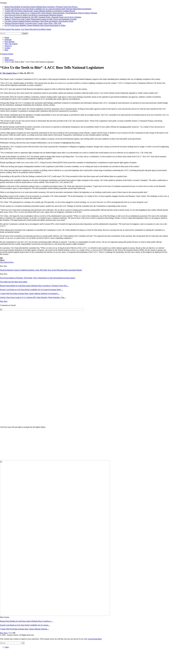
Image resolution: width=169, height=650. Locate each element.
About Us (8, 46)
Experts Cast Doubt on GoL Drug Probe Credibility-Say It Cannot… (25, 625)
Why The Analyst (11, 44)
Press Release (9, 42)
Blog (6, 50)
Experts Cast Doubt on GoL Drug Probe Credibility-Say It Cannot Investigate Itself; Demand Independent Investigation (48, 9)
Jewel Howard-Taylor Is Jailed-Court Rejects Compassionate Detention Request (34, 15)
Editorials (8, 40)
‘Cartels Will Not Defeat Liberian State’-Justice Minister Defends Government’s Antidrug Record (40, 11)
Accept (90, 639)
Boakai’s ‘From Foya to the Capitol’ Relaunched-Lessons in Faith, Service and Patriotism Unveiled (40, 19)
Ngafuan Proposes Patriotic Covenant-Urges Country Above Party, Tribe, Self (33, 23)
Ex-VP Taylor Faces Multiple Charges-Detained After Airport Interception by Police (35, 25)
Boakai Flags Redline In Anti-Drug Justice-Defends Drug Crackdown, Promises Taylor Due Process (41, 7)
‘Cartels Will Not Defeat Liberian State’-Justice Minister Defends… (24, 629)
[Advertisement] (84, 444)
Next (5, 301)
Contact (7, 48)
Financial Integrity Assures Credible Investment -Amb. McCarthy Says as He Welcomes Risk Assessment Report (41, 270)
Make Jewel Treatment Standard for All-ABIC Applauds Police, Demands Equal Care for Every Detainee (43, 17)
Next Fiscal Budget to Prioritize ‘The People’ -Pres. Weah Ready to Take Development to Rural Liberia (37, 278)
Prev (2, 301)
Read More (97, 639)
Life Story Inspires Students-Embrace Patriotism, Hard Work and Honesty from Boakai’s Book (39, 21)
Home (7, 37)
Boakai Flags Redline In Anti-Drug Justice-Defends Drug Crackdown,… (26, 621)
